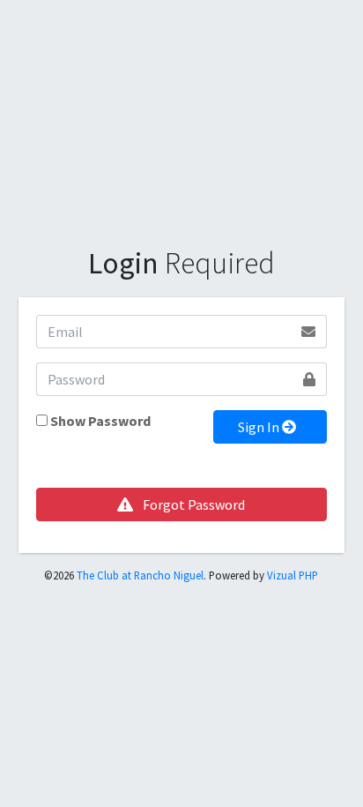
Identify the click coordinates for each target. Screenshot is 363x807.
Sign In (260, 427)
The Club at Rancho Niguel (140, 575)
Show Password (100, 421)
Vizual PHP (292, 575)
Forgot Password (192, 504)
